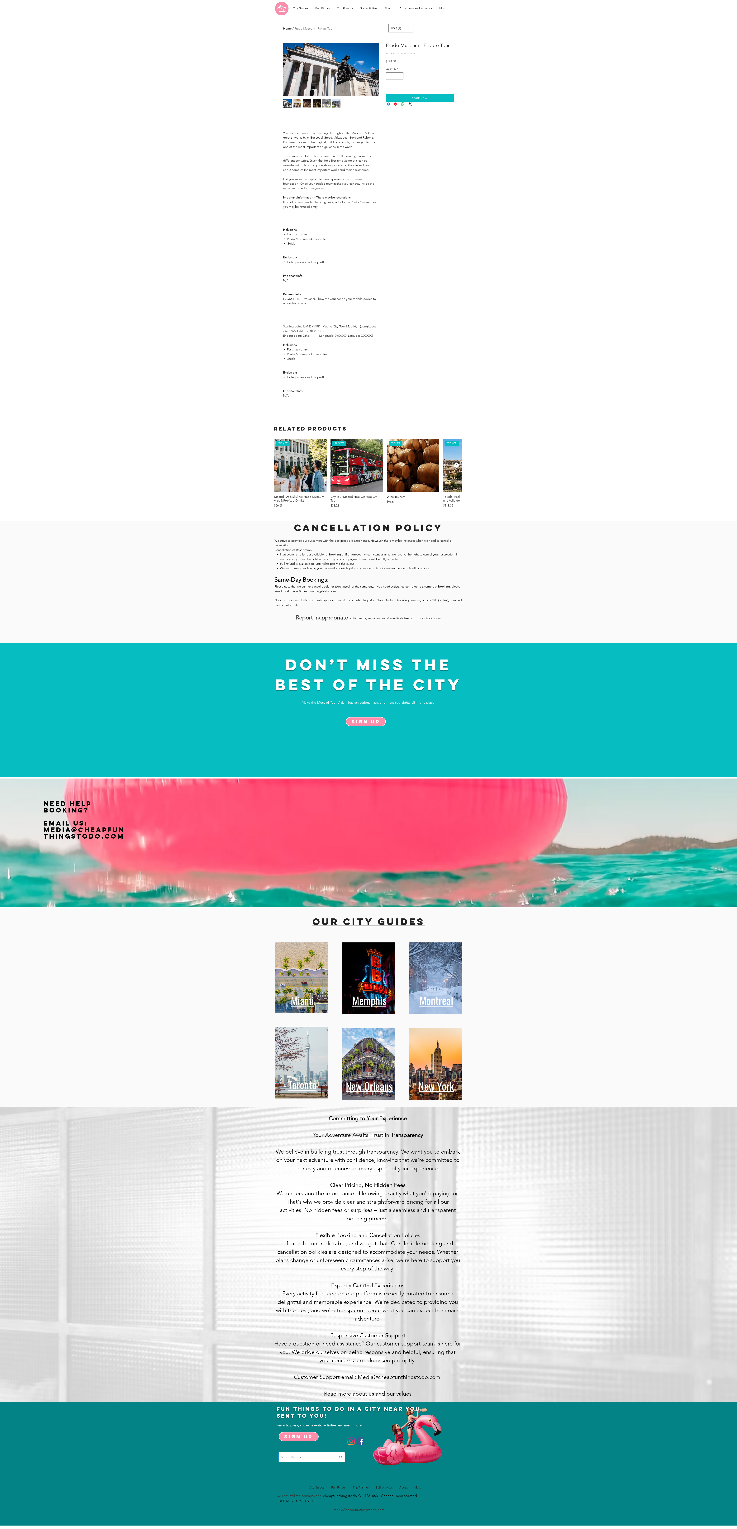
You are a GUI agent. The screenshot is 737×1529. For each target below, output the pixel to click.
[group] (368, 473)
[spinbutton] (394, 76)
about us (363, 1393)
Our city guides (368, 921)
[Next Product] (456, 465)
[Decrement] (388, 76)
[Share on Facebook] (388, 104)
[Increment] (400, 76)
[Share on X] (410, 104)
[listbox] (400, 28)
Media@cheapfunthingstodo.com (84, 833)
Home (287, 28)
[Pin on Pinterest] (395, 104)
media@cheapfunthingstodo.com (313, 591)
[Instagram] (351, 1441)
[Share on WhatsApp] (403, 104)
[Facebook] (360, 1441)
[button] (400, 28)
